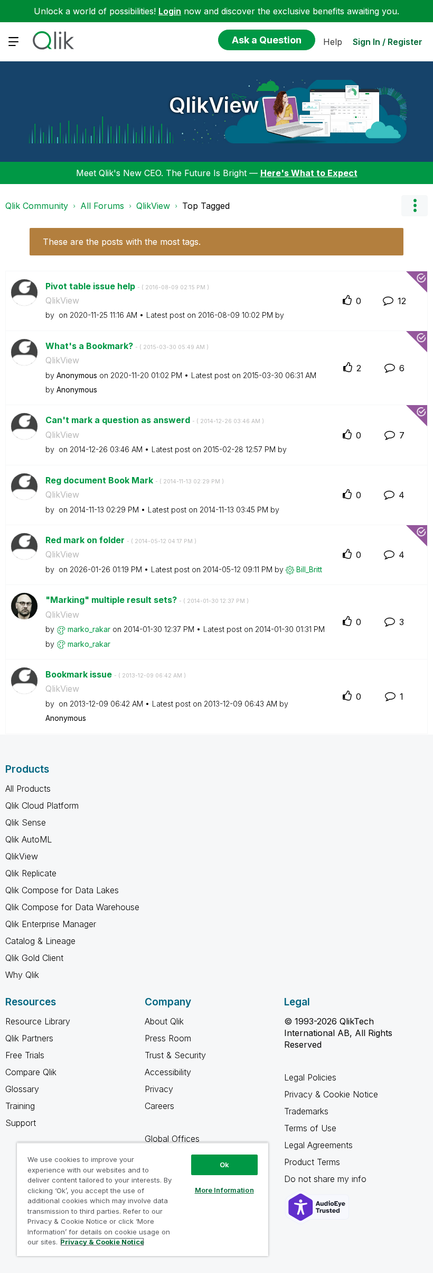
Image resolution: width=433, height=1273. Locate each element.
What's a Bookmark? (127, 346)
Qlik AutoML (28, 839)
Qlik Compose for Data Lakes (62, 890)
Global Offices (172, 1138)
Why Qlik (22, 974)
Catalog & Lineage (40, 941)
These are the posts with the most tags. (122, 241)
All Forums (102, 205)
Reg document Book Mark (134, 480)
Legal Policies (310, 1077)
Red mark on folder (120, 540)
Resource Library (37, 1021)
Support (20, 1123)
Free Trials (24, 1055)
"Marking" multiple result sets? (147, 599)
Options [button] (414, 205)
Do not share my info (326, 1179)
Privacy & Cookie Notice (331, 1094)
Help (332, 41)
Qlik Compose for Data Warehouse (72, 907)
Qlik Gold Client (34, 958)
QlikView (214, 105)
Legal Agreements (318, 1145)
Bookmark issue (115, 674)
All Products (28, 788)
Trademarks (306, 1111)
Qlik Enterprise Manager (50, 924)
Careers (159, 1106)
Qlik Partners (29, 1038)
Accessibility (168, 1072)
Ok (224, 1164)
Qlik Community (36, 205)
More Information (224, 1190)
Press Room (168, 1038)
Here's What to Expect (308, 173)
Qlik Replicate (31, 873)
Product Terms (312, 1162)
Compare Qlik (31, 1072)
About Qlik (164, 1021)
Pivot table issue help (127, 286)
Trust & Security (175, 1055)
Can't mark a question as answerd (154, 420)
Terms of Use (310, 1128)
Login (169, 11)
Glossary (22, 1089)
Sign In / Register (387, 41)
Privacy (159, 1089)
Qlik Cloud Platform (42, 805)
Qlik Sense (25, 822)
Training (20, 1106)
